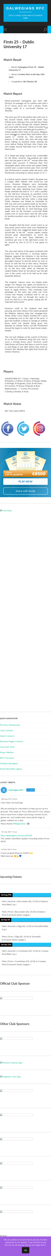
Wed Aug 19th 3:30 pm (9, 799)
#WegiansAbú (19, 824)
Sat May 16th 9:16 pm (9, 849)
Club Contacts (6, 730)
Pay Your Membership (10, 725)
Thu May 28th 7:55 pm (9, 832)
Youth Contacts (7, 736)
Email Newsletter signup (11, 769)
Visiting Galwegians (9, 763)
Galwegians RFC (25, 8)
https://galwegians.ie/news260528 (16, 836)
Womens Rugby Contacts (11, 741)
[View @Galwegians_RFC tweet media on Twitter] (28, 823)
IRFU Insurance (7, 758)
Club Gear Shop (7, 747)
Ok (25, 1250)
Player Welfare (7, 752)
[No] (47, 1246)
